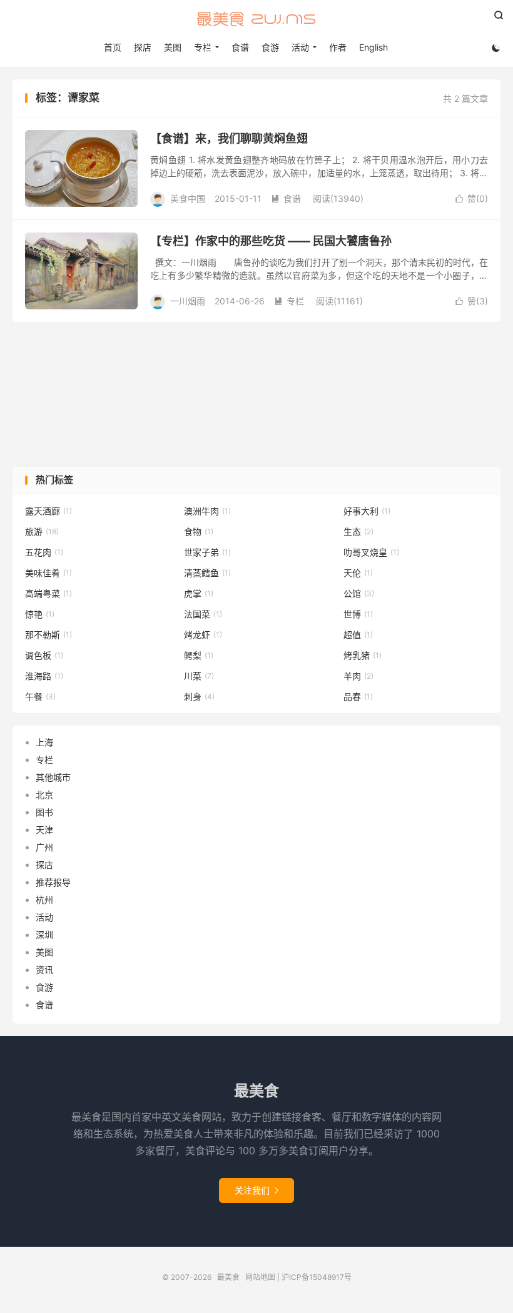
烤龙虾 (203, 634)
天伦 (358, 572)
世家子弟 (207, 552)
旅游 (42, 531)
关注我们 (256, 1190)
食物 (198, 531)
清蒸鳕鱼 (207, 572)
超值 (358, 634)
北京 (44, 794)
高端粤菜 (48, 593)
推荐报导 (53, 882)
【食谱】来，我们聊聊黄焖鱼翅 (229, 138)
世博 (358, 614)
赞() (471, 198)
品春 (358, 696)
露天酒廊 (48, 511)
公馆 (358, 593)
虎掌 (198, 593)
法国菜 (203, 614)
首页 (112, 47)
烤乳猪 (362, 655)
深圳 (44, 934)
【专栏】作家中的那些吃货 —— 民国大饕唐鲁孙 (271, 240)
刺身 (199, 696)
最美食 (256, 19)
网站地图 (260, 1277)
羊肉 (358, 676)
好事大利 (366, 511)
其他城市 (53, 777)
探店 (142, 47)
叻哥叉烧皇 (371, 552)
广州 (44, 847)
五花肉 (44, 552)
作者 (338, 47)
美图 (172, 47)
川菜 (199, 676)
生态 (358, 531)
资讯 (44, 969)
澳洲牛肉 (207, 511)
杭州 (44, 899)
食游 (270, 47)
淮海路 (44, 676)
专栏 (289, 301)
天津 (44, 829)
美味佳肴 (48, 572)
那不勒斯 (48, 634)
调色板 (44, 655)
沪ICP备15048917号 (317, 1277)
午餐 (40, 696)
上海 (44, 742)
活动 (44, 917)
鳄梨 (198, 655)
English (373, 47)
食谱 (240, 47)
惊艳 (39, 614)
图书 (44, 812)
